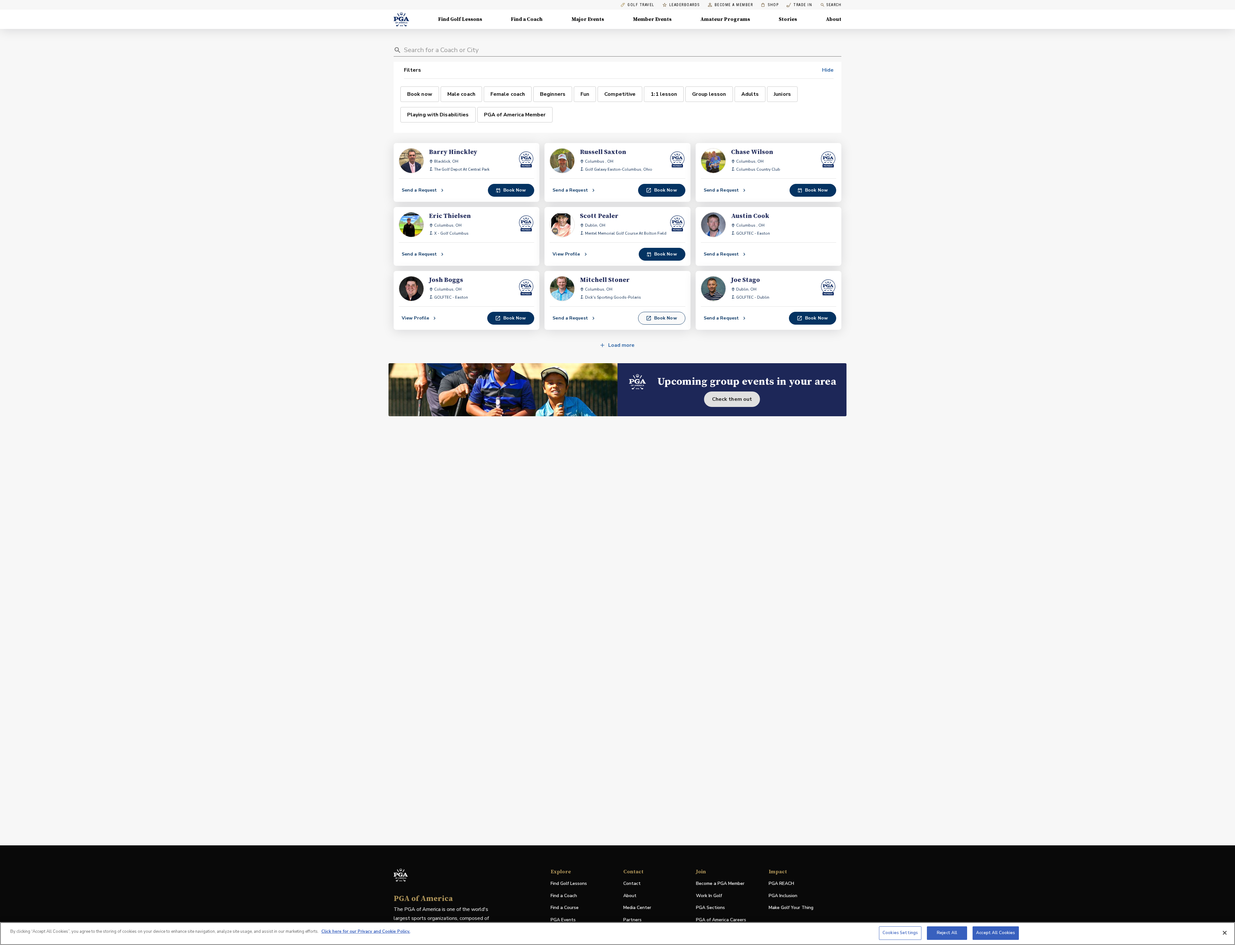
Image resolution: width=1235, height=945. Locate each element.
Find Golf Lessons (460, 19)
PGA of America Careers (721, 920)
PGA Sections (710, 908)
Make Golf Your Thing (791, 908)
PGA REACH (781, 883)
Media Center (637, 908)
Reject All (947, 933)
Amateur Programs (725, 19)
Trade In (799, 5)
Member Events (652, 19)
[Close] (1225, 933)
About (833, 19)
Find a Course (565, 908)
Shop (770, 5)
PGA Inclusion (783, 896)
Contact (632, 883)
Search (833, 5)
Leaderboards (684, 5)
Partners (632, 920)
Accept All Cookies (995, 933)
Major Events (588, 19)
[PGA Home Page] (401, 19)
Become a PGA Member (720, 883)
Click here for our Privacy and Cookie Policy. (365, 931)
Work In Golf (709, 896)
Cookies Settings (900, 933)
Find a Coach (527, 19)
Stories (788, 19)
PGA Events (563, 920)
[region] (617, 933)
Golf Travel (640, 5)
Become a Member (734, 5)
